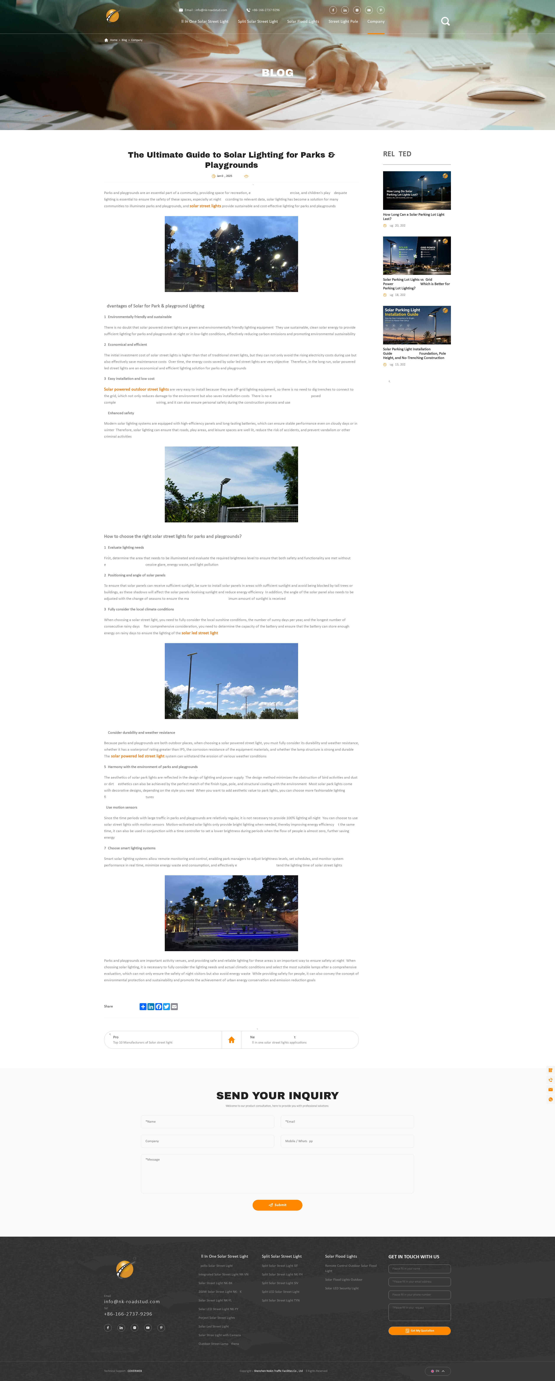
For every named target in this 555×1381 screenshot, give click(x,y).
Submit (280, 1205)
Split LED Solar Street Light (280, 1292)
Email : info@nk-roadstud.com (206, 10)
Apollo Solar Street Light (216, 1266)
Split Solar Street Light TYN (281, 1300)
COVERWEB (135, 1371)
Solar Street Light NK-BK (215, 1283)
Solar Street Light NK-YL (215, 1300)
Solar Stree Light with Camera (220, 1335)
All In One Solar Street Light (204, 22)
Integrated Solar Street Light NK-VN (223, 1274)
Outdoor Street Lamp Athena (219, 1344)
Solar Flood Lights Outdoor (343, 1280)
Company (376, 22)
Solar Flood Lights (303, 22)
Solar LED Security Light (342, 1288)
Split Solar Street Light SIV (280, 1283)
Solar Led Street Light (214, 1326)
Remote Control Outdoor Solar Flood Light (351, 1268)
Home (114, 40)
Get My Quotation (422, 1330)
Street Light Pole (343, 22)
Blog (124, 40)
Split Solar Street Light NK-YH (282, 1274)
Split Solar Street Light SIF (280, 1266)
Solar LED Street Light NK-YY (218, 1309)
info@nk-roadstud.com (132, 1301)
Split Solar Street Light (258, 22)
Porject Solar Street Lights (217, 1318)
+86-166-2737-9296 (266, 10)
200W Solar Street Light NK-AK (220, 1292)
